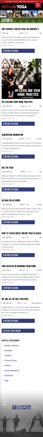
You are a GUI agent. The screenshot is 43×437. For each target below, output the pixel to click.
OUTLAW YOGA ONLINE (12, 330)
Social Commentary (36, 303)
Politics (7, 365)
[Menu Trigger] (38, 5)
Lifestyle (39, 139)
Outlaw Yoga (5, 33)
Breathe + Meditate (12, 345)
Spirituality (9, 375)
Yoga (40, 33)
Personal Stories (11, 360)
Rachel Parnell (6, 270)
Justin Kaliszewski (7, 106)
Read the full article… (8, 45)
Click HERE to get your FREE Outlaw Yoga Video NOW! (21, 1)
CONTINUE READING (10, 50)
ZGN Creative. (38, 435)
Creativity (8, 350)
